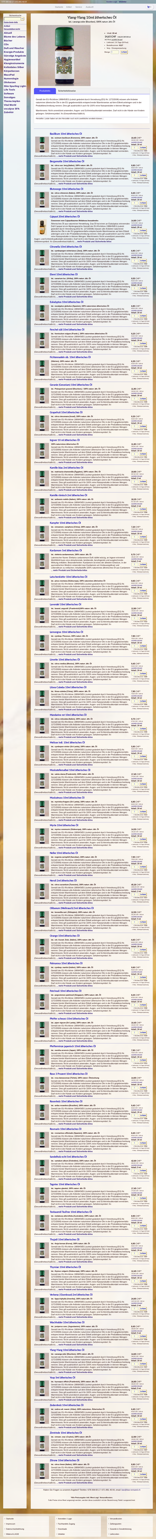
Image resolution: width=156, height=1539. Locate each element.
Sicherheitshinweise (67, 91)
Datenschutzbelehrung (15, 1529)
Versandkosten (116, 1519)
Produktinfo (44, 91)
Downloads (62, 1529)
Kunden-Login (112, 2)
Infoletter (61, 1534)
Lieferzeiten (114, 1534)
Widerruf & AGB (12, 1534)
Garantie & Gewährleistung (120, 1529)
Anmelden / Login (65, 1519)
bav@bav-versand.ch (131, 1490)
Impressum (10, 1524)
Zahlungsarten (115, 1524)
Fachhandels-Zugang (66, 1524)
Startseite (10, 1519)
